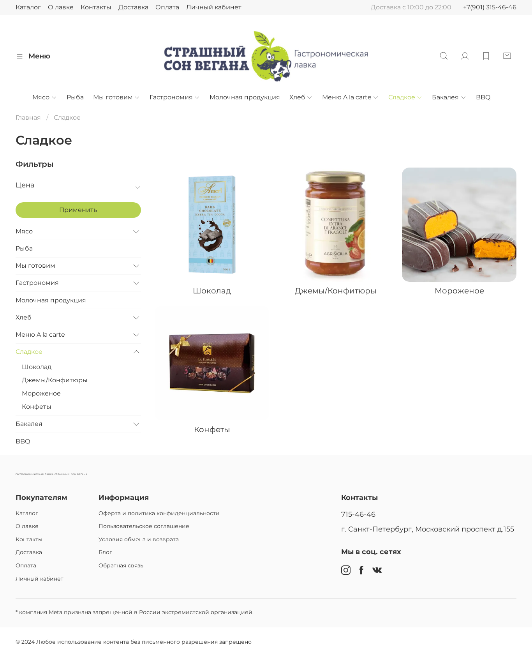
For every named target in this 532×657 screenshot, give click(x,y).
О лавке (61, 7)
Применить (78, 210)
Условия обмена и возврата (139, 539)
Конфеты (36, 406)
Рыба (75, 97)
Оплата (167, 7)
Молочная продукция (245, 97)
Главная (28, 117)
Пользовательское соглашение (144, 526)
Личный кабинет (213, 7)
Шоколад (36, 367)
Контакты (96, 7)
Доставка (133, 7)
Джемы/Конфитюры (55, 380)
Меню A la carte (347, 97)
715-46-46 (358, 514)
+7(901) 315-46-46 (489, 7)
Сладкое (401, 97)
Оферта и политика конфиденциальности (159, 513)
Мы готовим (113, 97)
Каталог (28, 7)
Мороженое (41, 393)
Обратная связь (121, 565)
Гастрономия (171, 97)
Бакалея (445, 97)
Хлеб (297, 97)
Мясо (40, 97)
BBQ (483, 97)
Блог (105, 552)
